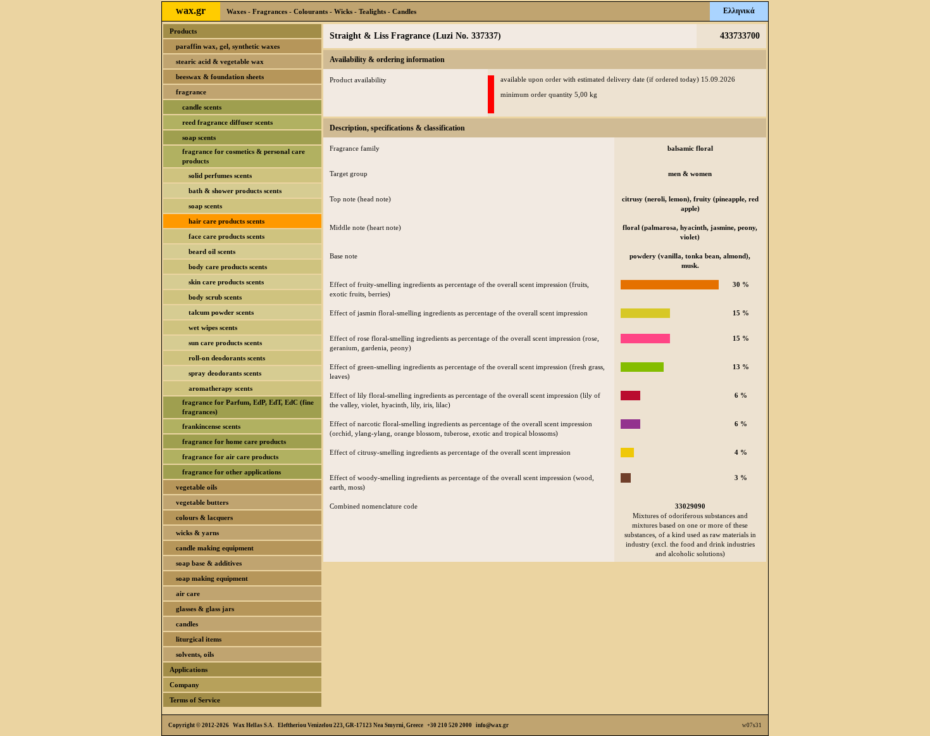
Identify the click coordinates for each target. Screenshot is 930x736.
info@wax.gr (492, 725)
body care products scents (228, 266)
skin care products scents (226, 282)
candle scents (201, 107)
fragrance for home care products (234, 441)
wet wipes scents (213, 327)
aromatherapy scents (220, 388)
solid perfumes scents (220, 175)
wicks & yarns (197, 532)
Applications (189, 669)
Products (183, 31)
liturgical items (198, 639)
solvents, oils (195, 654)
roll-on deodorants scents (227, 358)
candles (187, 624)
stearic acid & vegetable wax (220, 61)
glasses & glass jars (205, 608)
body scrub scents (215, 297)
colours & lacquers (204, 517)
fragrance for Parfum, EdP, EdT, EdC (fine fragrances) (248, 407)
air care (188, 593)
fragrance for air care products (230, 456)
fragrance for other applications (231, 472)
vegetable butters (202, 502)
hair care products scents (226, 221)
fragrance (191, 92)
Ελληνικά (739, 10)
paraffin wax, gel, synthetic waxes (228, 46)
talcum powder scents (221, 312)
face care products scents (226, 236)
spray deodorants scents (225, 373)
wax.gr (191, 10)
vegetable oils (196, 487)
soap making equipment (212, 578)
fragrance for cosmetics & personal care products (243, 156)
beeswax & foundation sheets (220, 76)
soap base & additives (209, 563)
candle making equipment (215, 548)
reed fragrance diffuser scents (227, 122)
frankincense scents (211, 426)
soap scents (199, 137)
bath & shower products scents (235, 190)
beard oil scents (212, 251)
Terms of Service (195, 700)
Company (184, 684)
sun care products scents (225, 342)
